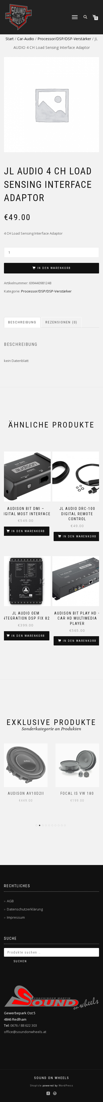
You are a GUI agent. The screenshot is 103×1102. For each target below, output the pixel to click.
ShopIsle (36, 1085)
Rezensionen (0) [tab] (61, 322)
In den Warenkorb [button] (28, 531)
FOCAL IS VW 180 (77, 793)
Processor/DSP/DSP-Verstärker (64, 38)
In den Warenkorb (54, 268)
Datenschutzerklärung (25, 909)
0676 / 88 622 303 (23, 1025)
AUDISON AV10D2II (26, 793)
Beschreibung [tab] (22, 322)
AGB (10, 901)
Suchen (20, 961)
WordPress (65, 1085)
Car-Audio (25, 38)
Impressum (16, 917)
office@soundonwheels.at (25, 1031)
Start (10, 38)
